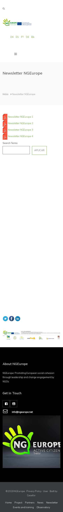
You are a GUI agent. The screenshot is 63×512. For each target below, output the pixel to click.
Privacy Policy (33, 491)
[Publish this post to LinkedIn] (17, 318)
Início (5, 94)
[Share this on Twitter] (5, 318)
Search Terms (10, 143)
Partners (29, 502)
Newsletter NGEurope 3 (20, 129)
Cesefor (31, 495)
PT (22, 37)
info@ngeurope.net (22, 412)
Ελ (32, 37)
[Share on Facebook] (11, 318)
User (45, 491)
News (40, 502)
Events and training (23, 507)
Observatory (43, 507)
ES (17, 37)
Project (18, 502)
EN (11, 37)
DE (27, 37)
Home (8, 502)
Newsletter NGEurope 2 (20, 123)
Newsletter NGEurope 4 (20, 136)
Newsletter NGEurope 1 (20, 116)
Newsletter (52, 502)
